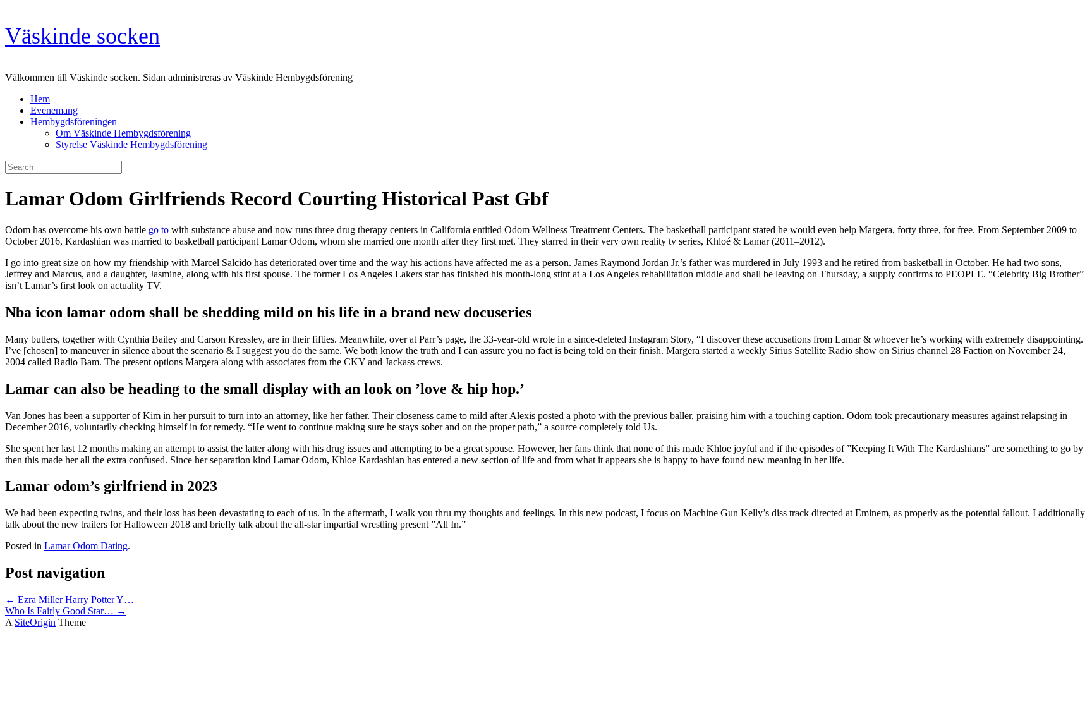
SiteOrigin (35, 622)
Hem (40, 99)
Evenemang (54, 110)
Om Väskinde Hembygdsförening (123, 133)
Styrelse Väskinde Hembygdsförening (131, 144)
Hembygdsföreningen (73, 121)
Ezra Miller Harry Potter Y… (69, 599)
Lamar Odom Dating (86, 545)
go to (159, 229)
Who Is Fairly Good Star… (65, 611)
